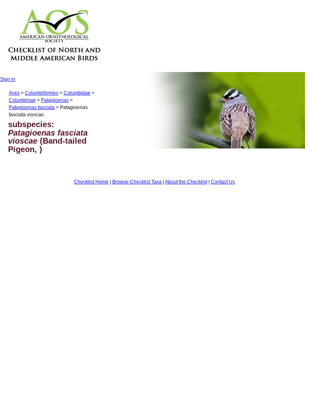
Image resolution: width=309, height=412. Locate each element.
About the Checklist (186, 182)
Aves (14, 93)
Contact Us (223, 182)
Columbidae (77, 93)
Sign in (7, 79)
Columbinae (22, 100)
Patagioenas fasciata (32, 107)
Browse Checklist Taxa (137, 182)
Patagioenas (55, 100)
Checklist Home (91, 182)
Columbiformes (41, 93)
